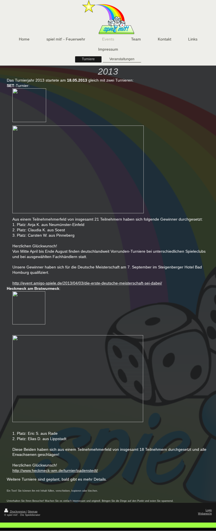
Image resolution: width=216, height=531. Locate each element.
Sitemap (32, 511)
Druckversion (17, 511)
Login (209, 510)
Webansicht (205, 513)
